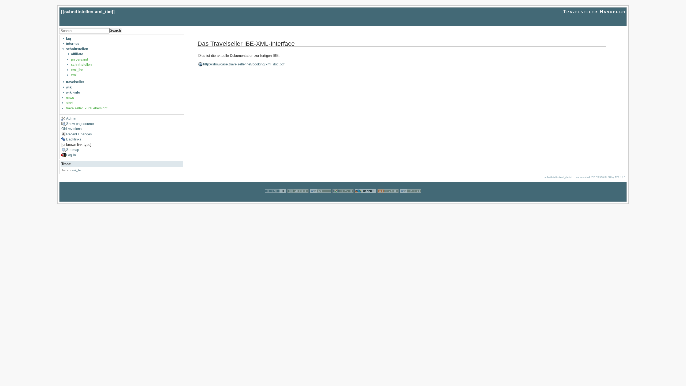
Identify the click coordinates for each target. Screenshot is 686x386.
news (70, 98)
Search (115, 30)
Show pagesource (80, 124)
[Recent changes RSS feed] (388, 199)
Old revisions (71, 129)
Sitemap (72, 150)
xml (74, 75)
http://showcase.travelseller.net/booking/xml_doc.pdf (244, 64)
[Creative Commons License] (298, 199)
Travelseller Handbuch (594, 11)
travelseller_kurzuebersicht (86, 108)
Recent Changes (79, 134)
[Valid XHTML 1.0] (410, 199)
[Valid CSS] (320, 199)
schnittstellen (81, 64)
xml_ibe (77, 70)
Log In (71, 155)
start (69, 103)
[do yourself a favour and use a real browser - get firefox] (365, 199)
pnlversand (79, 59)
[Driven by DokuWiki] (343, 199)
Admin (71, 118)
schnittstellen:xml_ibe (87, 11)
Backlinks (73, 139)
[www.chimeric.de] (275, 199)
